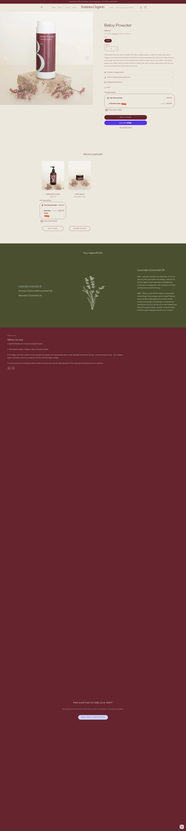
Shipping (114, 33)
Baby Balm (79, 194)
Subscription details (115, 110)
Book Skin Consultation (93, 717)
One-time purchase (115, 98)
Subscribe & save (117, 104)
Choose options (79, 228)
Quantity (106, 45)
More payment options (126, 127)
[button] (42, 7)
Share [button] (108, 87)
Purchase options (110, 92)
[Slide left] (6, 58)
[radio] (108, 98)
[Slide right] (87, 58)
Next (13, 368)
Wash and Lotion (53, 194)
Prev (9, 368)
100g (108, 40)
